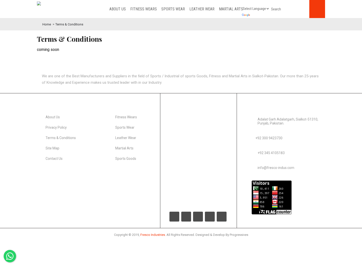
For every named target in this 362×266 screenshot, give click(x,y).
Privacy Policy (56, 127)
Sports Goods (125, 159)
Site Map (52, 148)
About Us (53, 117)
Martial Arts (124, 148)
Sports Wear (124, 127)
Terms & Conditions (69, 24)
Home (46, 24)
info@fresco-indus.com (276, 168)
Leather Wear (125, 138)
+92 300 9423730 (268, 138)
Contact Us (54, 159)
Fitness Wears (126, 117)
